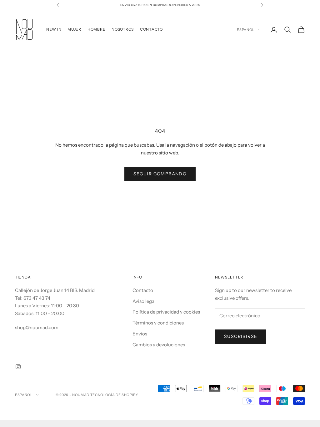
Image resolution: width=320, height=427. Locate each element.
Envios (139, 334)
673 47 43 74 (36, 298)
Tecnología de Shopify (114, 395)
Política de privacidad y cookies (166, 312)
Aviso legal (144, 301)
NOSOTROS (123, 29)
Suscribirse (240, 336)
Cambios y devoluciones (158, 345)
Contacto (142, 290)
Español (245, 30)
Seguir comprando (160, 174)
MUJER (74, 29)
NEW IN (53, 29)
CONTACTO (151, 29)
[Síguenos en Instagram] (18, 367)
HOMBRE (96, 29)
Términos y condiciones (158, 323)
